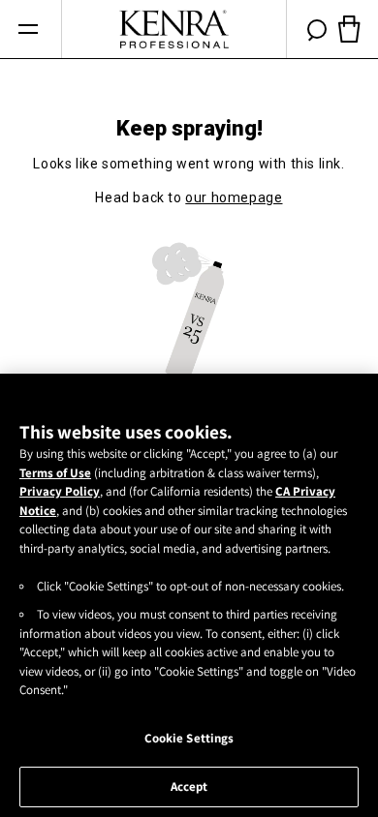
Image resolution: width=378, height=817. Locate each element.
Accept (189, 786)
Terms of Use (55, 473)
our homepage (233, 197)
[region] (189, 595)
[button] (28, 29)
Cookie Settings (189, 738)
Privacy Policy (59, 491)
